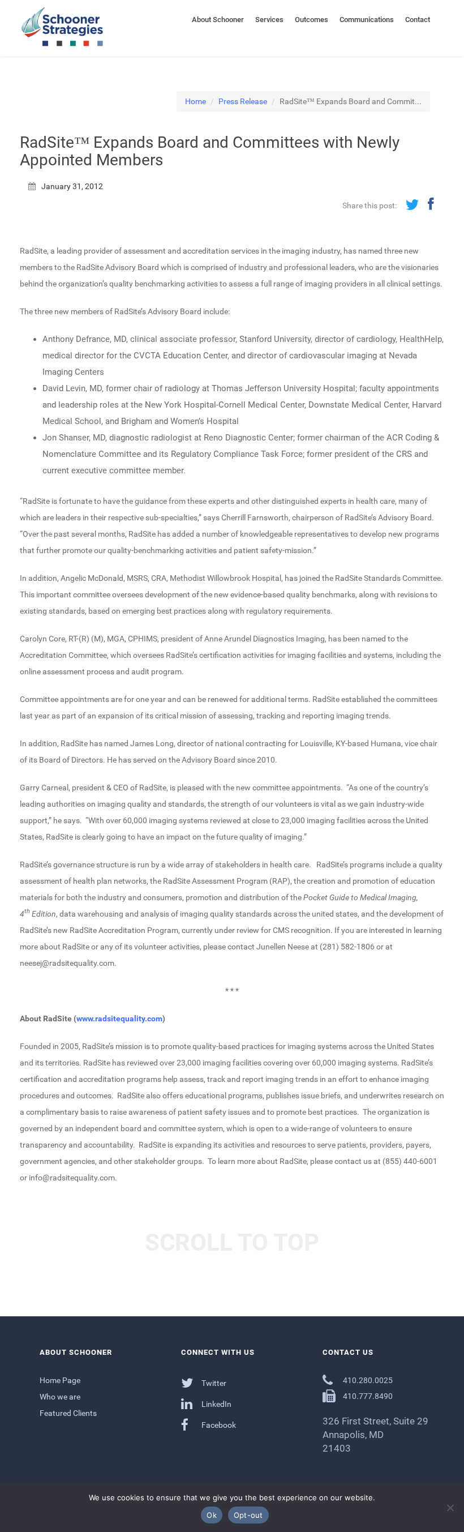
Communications (367, 19)
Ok (212, 1515)
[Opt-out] (450, 1507)
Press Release (242, 101)
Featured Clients (68, 1413)
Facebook (218, 1425)
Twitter (213, 1383)
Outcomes (311, 19)
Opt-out (248, 1515)
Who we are (60, 1396)
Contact (417, 19)
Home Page (60, 1380)
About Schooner (218, 19)
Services (269, 19)
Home (195, 101)
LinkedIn (215, 1404)
